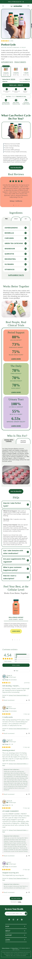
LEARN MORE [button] (16, 631)
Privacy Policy (15, 948)
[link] (7, 41)
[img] (11, 677)
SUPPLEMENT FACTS (7, 62)
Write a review (16, 665)
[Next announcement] (29, 2)
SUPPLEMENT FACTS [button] (16, 275)
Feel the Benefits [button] (16, 167)
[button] (3, 6)
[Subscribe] (26, 913)
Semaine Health (25, 948)
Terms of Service (5, 948)
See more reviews (16, 898)
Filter (17, 670)
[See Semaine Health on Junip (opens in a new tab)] (19, 902)
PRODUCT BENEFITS (20, 62)
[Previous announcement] (3, 2)
